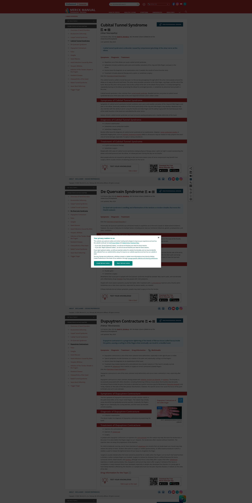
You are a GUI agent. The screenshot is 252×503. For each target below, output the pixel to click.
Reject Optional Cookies (123, 263)
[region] (126, 251)
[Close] (158, 237)
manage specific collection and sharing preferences (143, 258)
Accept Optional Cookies (103, 263)
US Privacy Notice (114, 243)
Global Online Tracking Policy (130, 243)
